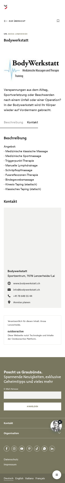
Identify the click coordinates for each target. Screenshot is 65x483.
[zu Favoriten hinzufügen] (58, 21)
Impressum (10, 464)
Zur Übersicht (16, 21)
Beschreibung (13, 122)
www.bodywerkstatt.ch (26, 283)
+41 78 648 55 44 (22, 295)
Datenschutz (11, 459)
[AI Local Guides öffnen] (56, 426)
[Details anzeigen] (60, 422)
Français (40, 478)
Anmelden (32, 406)
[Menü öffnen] (56, 474)
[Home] (5, 9)
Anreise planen (21, 302)
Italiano (29, 478)
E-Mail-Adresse (11, 389)
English (19, 478)
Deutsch (8, 478)
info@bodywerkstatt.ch (26, 289)
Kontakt (32, 122)
